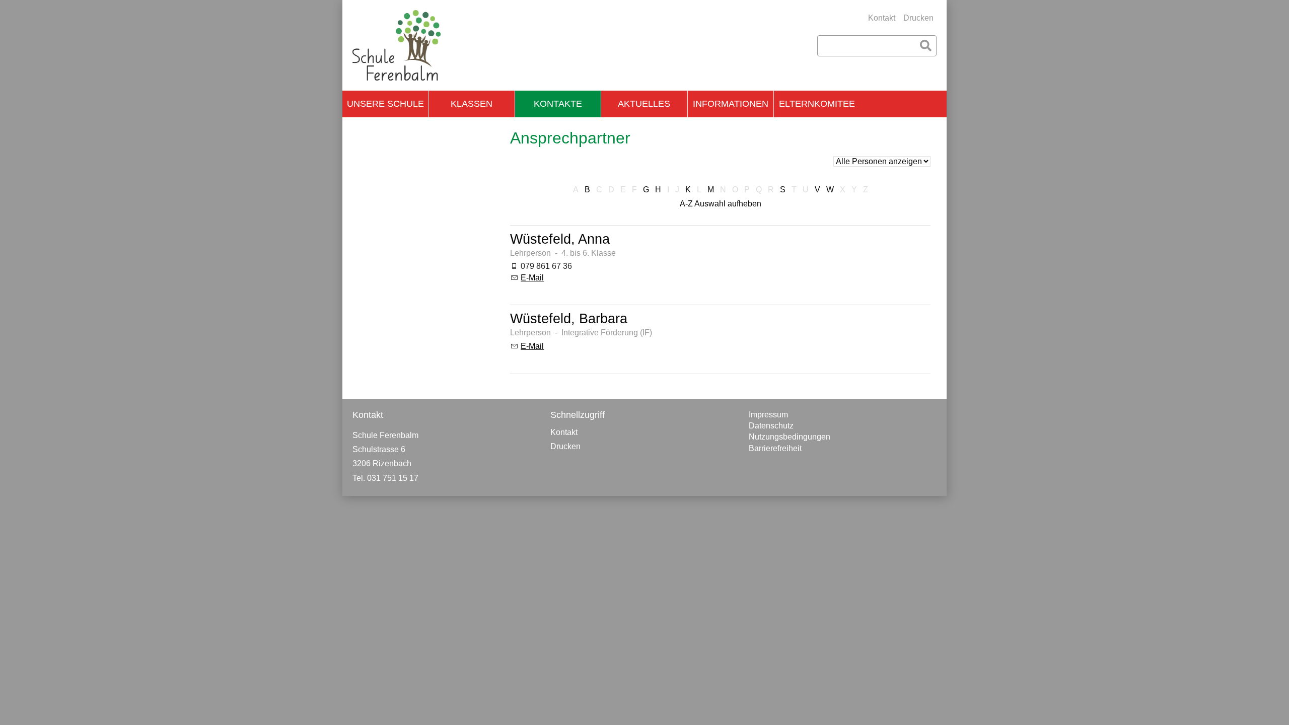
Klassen (471, 104)
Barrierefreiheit (775, 448)
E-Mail (532, 277)
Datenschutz (771, 425)
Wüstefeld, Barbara (568, 318)
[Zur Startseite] (396, 45)
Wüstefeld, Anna (560, 239)
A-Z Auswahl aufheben (720, 203)
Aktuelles (644, 104)
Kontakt (881, 18)
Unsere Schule (385, 104)
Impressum (768, 414)
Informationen (730, 104)
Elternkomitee (817, 104)
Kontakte (558, 104)
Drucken (918, 18)
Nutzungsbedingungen (789, 436)
